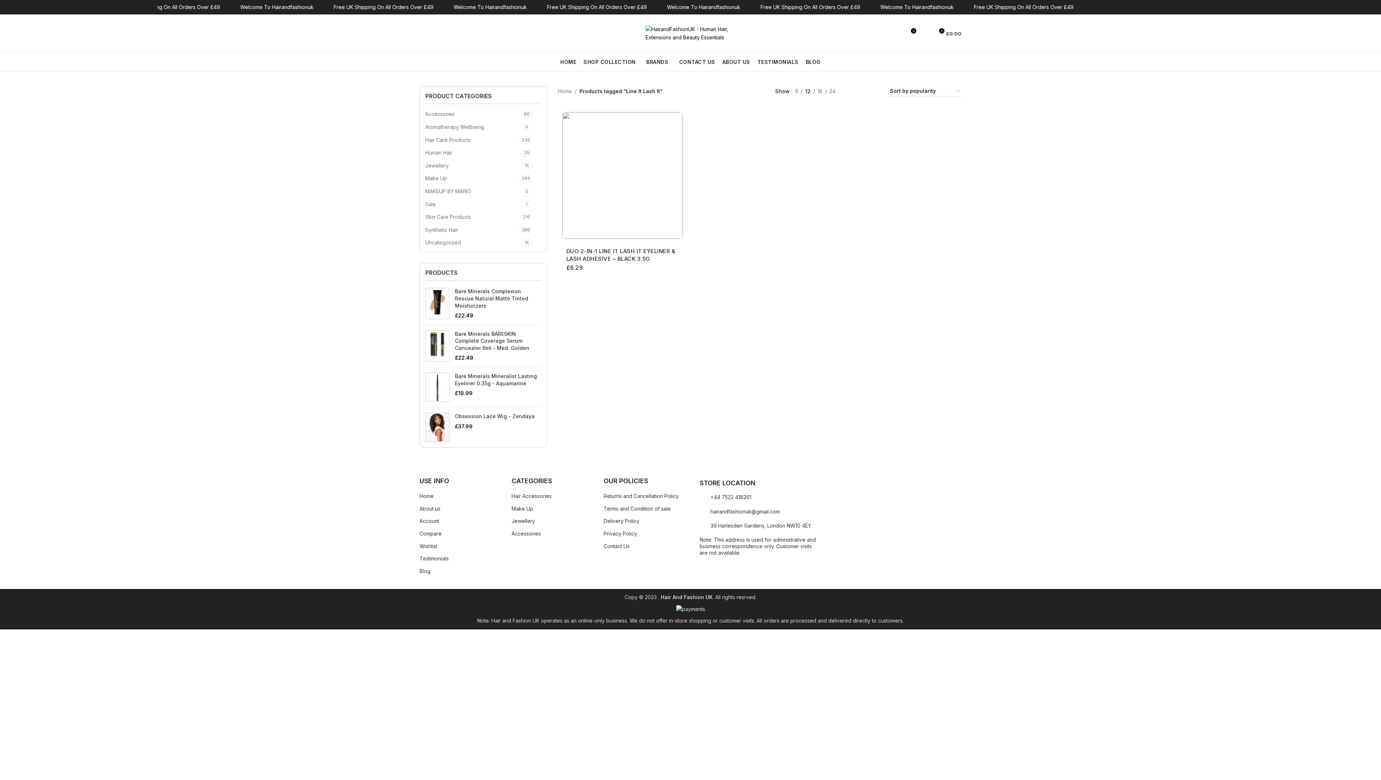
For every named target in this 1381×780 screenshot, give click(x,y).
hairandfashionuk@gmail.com (745, 511)
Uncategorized (443, 242)
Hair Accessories (532, 496)
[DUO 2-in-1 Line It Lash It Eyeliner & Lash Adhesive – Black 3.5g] (623, 175)
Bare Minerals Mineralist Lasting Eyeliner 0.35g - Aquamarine (496, 379)
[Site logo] (691, 33)
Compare (431, 533)
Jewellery (437, 165)
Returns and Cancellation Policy (641, 496)
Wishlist (428, 546)
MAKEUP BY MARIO (448, 191)
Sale (430, 204)
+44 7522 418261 (731, 497)
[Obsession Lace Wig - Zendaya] (437, 427)
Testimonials (434, 558)
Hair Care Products (447, 140)
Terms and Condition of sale (637, 509)
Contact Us (617, 546)
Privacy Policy (620, 533)
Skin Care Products (448, 217)
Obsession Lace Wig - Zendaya (495, 416)
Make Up (436, 178)
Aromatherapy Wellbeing (454, 127)
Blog (425, 571)
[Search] (422, 33)
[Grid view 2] (852, 91)
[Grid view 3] (863, 91)
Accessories (440, 114)
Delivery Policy (621, 521)
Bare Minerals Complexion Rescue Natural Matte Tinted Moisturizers (491, 298)
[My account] (925, 33)
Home (565, 91)
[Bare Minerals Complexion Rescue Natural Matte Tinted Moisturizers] (437, 303)
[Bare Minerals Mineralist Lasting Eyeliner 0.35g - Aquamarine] (437, 387)
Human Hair (438, 153)
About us (430, 509)
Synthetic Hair (441, 230)
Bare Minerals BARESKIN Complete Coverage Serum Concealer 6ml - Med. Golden (492, 341)
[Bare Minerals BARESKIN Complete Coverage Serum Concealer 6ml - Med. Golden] (437, 345)
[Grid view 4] (875, 91)
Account (429, 521)
